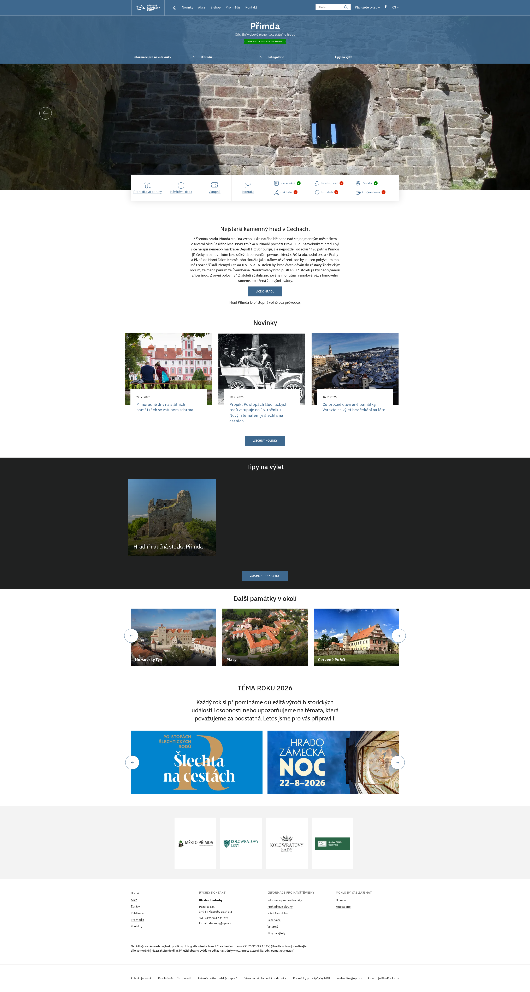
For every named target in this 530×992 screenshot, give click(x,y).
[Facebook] (385, 7)
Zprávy (135, 906)
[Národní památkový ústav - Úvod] (148, 8)
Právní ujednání (141, 978)
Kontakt (251, 7)
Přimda (265, 26)
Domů (135, 893)
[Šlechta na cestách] (197, 762)
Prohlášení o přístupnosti (174, 978)
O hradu (341, 900)
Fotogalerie (343, 907)
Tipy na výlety (276, 933)
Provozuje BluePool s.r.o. (383, 978)
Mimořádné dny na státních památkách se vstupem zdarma (164, 407)
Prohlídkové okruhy (280, 907)
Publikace (137, 913)
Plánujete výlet (366, 7)
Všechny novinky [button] (265, 440)
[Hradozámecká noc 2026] (333, 762)
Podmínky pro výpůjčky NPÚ (312, 978)
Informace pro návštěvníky (284, 900)
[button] (132, 762)
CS (394, 7)
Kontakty (136, 926)
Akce (202, 7)
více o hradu (265, 291)
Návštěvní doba (277, 913)
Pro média (233, 7)
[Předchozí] (45, 113)
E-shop (216, 7)
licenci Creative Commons (224, 946)
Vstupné (272, 926)
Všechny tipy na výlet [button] (265, 576)
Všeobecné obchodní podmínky (266, 978)
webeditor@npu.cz (349, 978)
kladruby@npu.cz (220, 923)
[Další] (484, 113)
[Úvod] (175, 7)
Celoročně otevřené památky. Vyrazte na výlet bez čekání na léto (354, 407)
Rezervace (274, 920)
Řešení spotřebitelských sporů (218, 978)
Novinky (187, 7)
